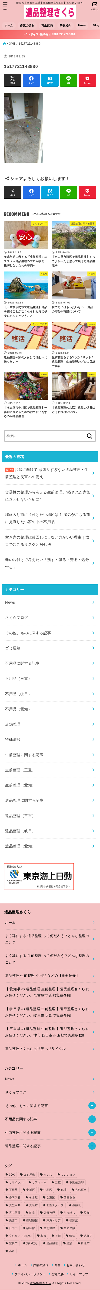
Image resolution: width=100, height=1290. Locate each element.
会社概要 (57, 1274)
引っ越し (69, 1212)
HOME (11, 43)
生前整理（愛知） (20, 785)
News (82, 25)
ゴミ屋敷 (12, 648)
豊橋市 (13, 1243)
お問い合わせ (76, 1265)
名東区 (51, 1197)
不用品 (13, 1189)
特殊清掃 (12, 739)
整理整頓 (32, 1220)
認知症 (88, 1235)
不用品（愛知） (18, 709)
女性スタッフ (55, 1205)
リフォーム (39, 1182)
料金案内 (47, 25)
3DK (12, 1174)
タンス (48, 1174)
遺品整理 (52, 1243)
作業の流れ (27, 25)
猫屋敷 (30, 1228)
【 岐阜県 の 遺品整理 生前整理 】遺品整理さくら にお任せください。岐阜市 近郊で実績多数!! (47, 1012)
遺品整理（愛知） (20, 846)
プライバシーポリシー (30, 1274)
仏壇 (64, 1189)
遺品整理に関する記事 (24, 800)
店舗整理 (12, 724)
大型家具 (14, 1205)
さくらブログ (16, 617)
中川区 (30, 1189)
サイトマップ (79, 1274)
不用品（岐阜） (18, 694)
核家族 (73, 1220)
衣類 (58, 1235)
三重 (58, 1182)
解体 (72, 1235)
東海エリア (54, 1220)
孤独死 (76, 1205)
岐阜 (32, 1212)
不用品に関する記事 (22, 663)
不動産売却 (76, 1182)
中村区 (47, 1189)
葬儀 (43, 1235)
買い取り (32, 1243)
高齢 (12, 1251)
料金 (57, 1265)
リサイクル (16, 1182)
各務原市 (81, 1189)
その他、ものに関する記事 (28, 633)
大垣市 (33, 1205)
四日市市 (69, 1197)
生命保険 (69, 1228)
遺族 (69, 1243)
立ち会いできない (20, 1235)
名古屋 (33, 1197)
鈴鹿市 (85, 1243)
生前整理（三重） (20, 770)
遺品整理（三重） (20, 816)
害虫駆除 (14, 1212)
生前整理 (49, 1228)
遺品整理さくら (40, 1283)
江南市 (13, 1228)
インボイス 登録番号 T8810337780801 (50, 34)
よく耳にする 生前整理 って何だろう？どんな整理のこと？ (47, 959)
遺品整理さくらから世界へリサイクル (35, 1048)
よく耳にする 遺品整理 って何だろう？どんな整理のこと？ (47, 939)
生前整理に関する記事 (24, 755)
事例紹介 (65, 25)
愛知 (87, 1212)
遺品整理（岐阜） (20, 831)
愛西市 (13, 1220)
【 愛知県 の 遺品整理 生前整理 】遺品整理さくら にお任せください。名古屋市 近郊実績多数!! (47, 992)
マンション (68, 1174)
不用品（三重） (18, 678)
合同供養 (14, 1197)
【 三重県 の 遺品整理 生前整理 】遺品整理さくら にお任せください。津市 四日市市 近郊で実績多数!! (47, 1032)
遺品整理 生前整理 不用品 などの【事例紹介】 (42, 975)
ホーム (9, 25)
